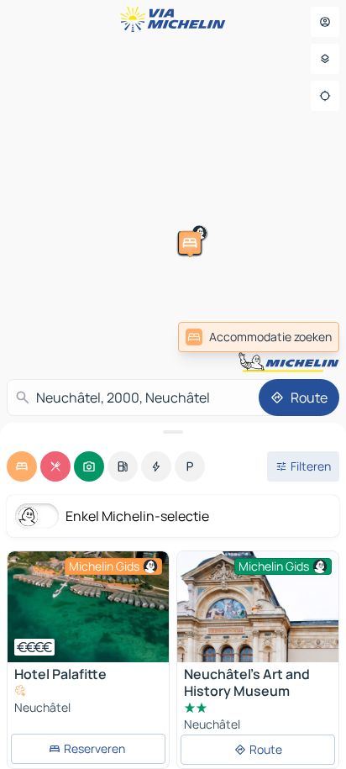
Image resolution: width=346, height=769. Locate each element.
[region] (88, 606)
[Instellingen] (325, 59)
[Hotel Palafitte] (88, 606)
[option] (22, 466)
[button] (282, 357)
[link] (258, 337)
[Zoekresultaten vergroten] (173, 432)
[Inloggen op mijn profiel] (325, 22)
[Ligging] (325, 96)
